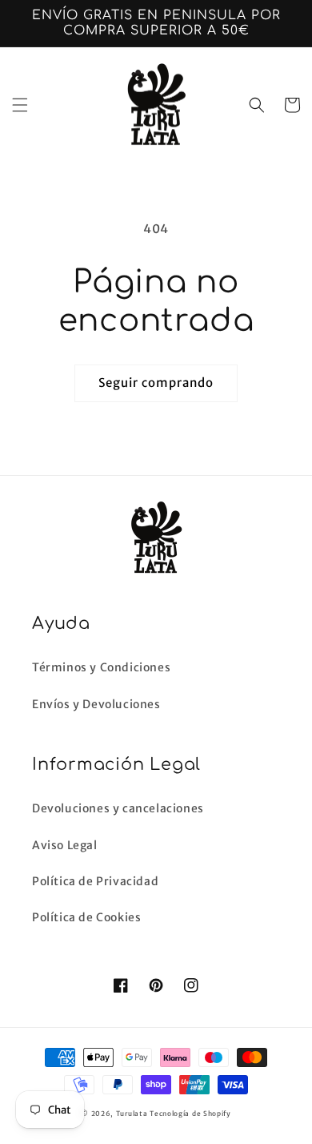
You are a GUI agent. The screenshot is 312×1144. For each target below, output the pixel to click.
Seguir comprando (156, 382)
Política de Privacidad (95, 881)
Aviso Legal (65, 845)
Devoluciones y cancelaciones (118, 808)
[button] (20, 105)
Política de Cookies (86, 917)
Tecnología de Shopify (190, 1114)
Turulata (132, 1114)
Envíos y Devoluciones (96, 704)
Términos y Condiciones (101, 667)
